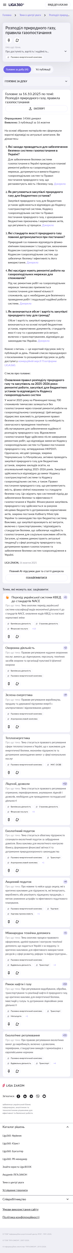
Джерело (60, 183)
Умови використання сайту (21, 1209)
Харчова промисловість (22, 913)
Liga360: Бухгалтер (13, 1151)
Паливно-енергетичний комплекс (26, 57)
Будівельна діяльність (21, 965)
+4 (65, 881)
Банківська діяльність (21, 623)
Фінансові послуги (19, 628)
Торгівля (54, 908)
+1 (65, 597)
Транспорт (55, 857)
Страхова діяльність (48, 623)
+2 (65, 648)
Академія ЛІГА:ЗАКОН (15, 1174)
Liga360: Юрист (11, 1143)
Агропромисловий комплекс (24, 719)
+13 (65, 984)
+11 (65, 1035)
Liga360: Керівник (12, 1135)
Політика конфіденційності (21, 1217)
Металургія (16, 1016)
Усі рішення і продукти (15, 1190)
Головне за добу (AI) (17, 69)
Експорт (39, 108)
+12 (65, 783)
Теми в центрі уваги (13, 1182)
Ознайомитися (36, 577)
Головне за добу (16, 81)
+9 (65, 695)
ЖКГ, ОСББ (55, 764)
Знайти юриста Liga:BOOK (17, 1166)
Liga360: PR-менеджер (15, 1159)
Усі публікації (43, 69)
